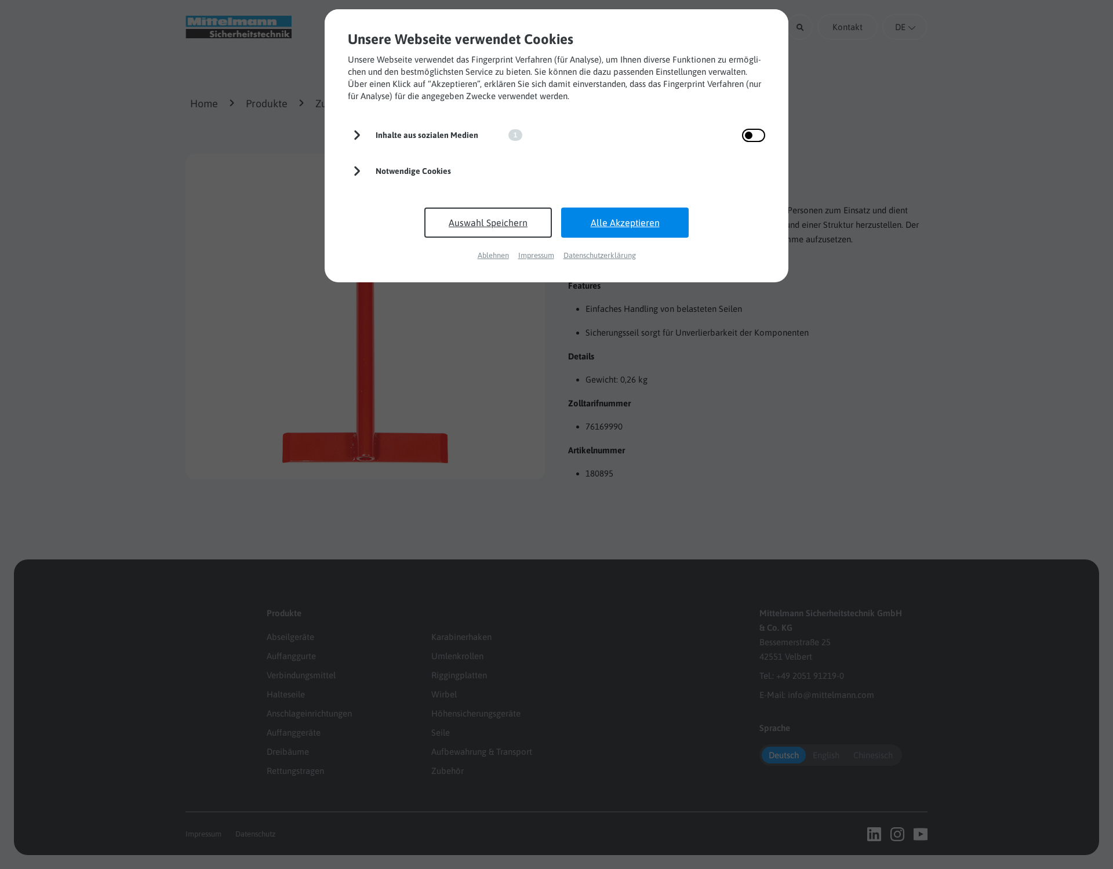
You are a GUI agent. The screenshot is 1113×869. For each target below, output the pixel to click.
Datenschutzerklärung (599, 255)
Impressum (536, 255)
